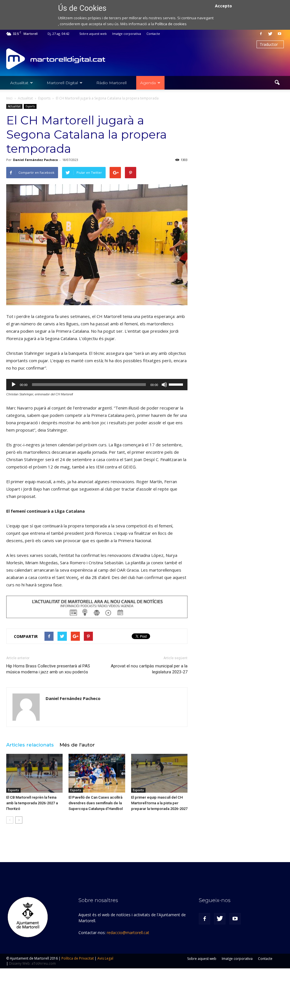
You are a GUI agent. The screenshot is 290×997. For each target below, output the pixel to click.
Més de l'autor (77, 745)
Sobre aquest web (93, 33)
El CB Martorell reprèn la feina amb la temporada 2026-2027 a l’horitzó (32, 803)
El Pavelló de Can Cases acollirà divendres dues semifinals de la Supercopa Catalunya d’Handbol (96, 803)
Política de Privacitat (77, 958)
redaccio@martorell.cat (128, 932)
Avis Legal (105, 958)
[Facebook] (261, 34)
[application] (96, 384)
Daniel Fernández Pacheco (35, 160)
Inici (9, 98)
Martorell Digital (62, 82)
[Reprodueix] (13, 384)
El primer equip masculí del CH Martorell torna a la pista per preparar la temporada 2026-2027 (159, 803)
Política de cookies (171, 23)
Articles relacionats (30, 745)
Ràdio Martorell (111, 82)
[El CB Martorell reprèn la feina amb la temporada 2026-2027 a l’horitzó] (34, 773)
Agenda (148, 82)
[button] (277, 83)
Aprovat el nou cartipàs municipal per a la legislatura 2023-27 (149, 668)
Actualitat (19, 82)
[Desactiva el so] (164, 384)
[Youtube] (279, 34)
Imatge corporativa (126, 33)
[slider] (177, 384)
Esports (30, 106)
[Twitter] (270, 34)
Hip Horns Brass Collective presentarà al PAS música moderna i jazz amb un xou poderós (48, 668)
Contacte (153, 33)
